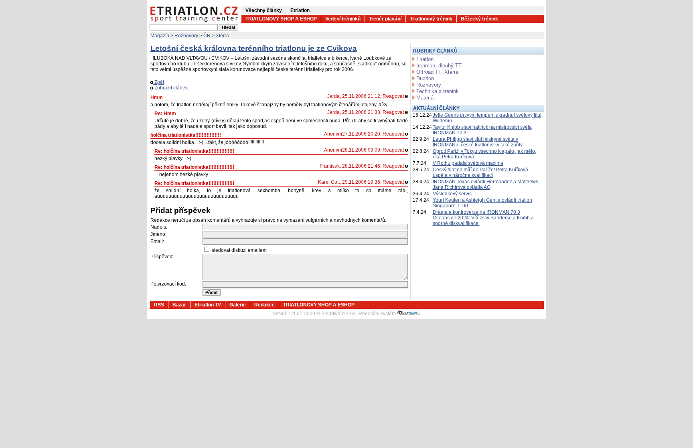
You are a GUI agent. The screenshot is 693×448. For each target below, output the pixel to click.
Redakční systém (378, 313)
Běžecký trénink (479, 19)
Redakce (264, 305)
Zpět (158, 82)
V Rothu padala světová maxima (468, 163)
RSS (159, 305)
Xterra (222, 36)
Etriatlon (300, 10)
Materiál (425, 98)
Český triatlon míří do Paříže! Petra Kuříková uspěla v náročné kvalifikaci (480, 172)
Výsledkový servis (452, 194)
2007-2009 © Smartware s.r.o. (323, 313)
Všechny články (263, 10)
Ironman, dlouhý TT (439, 66)
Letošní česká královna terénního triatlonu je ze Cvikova (253, 48)
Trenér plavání (385, 19)
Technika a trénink (437, 91)
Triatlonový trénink (431, 19)
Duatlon (425, 78)
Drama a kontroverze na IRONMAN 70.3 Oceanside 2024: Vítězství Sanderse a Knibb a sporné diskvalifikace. (483, 217)
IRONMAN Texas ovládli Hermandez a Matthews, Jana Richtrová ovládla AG (486, 184)
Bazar (179, 305)
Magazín (159, 36)
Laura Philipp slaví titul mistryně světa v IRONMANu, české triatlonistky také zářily (478, 142)
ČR (207, 36)
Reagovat (394, 96)
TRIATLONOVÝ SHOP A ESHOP (281, 19)
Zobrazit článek (170, 88)
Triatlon (425, 59)
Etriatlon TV (208, 305)
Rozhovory (186, 36)
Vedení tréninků (343, 19)
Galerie (237, 305)
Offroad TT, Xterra (437, 72)
